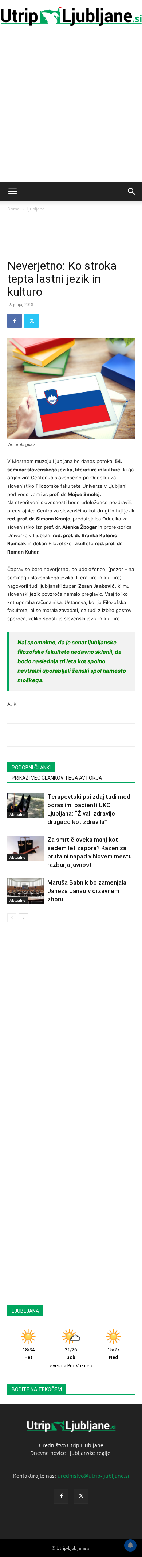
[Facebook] (14, 321)
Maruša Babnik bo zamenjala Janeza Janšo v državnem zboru (86, 891)
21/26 (71, 1353)
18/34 (29, 1353)
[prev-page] (11, 917)
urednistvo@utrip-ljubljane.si (93, 1475)
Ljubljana (36, 209)
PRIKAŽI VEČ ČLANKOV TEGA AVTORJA (57, 778)
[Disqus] (71, 1025)
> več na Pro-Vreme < (71, 1365)
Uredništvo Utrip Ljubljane (71, 1445)
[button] (12, 191)
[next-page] (23, 917)
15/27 (113, 1353)
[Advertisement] (71, 107)
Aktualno (17, 814)
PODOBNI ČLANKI (31, 768)
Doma (13, 209)
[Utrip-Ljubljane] (71, 17)
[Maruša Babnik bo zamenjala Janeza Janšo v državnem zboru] (25, 891)
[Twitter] (31, 321)
